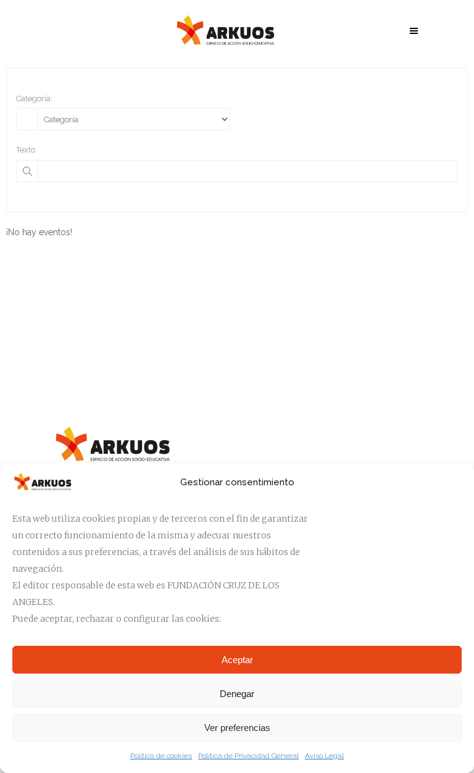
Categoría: (34, 98)
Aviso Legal (324, 755)
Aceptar (237, 659)
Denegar (237, 693)
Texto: (26, 149)
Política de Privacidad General (248, 755)
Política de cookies (161, 755)
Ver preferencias (237, 727)
